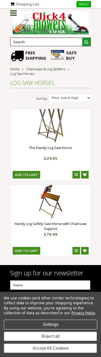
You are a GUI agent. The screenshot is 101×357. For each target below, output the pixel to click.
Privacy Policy (83, 312)
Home (15, 69)
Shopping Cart (27, 4)
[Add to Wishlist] (85, 174)
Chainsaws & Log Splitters (45, 69)
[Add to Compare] (76, 174)
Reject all (50, 336)
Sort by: (42, 98)
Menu (83, 4)
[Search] (86, 42)
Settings (50, 324)
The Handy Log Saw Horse (50, 147)
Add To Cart (26, 174)
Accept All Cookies (51, 348)
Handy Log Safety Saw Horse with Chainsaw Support (50, 226)
